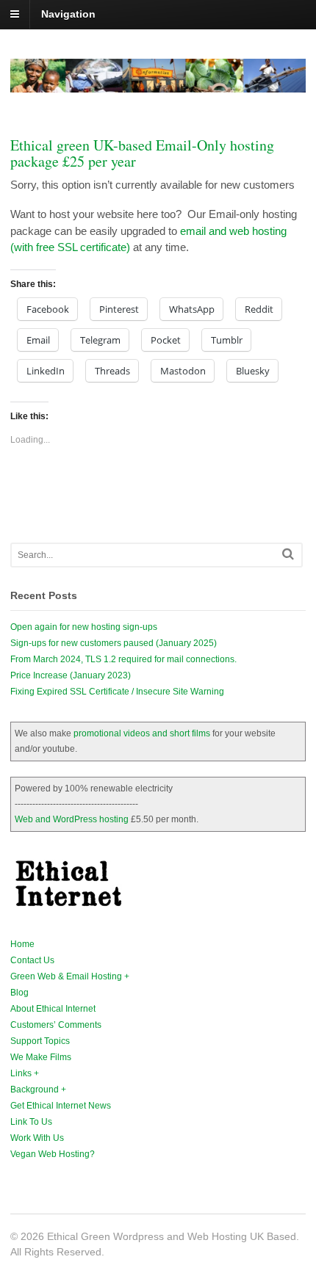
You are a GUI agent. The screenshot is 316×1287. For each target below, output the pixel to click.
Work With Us (37, 1138)
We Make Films (40, 1057)
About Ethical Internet (53, 1009)
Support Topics (40, 1041)
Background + (38, 1089)
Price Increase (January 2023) (70, 675)
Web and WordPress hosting (72, 819)
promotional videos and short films (141, 733)
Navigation (68, 14)
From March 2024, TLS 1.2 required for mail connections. (123, 659)
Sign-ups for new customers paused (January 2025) (113, 643)
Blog (19, 992)
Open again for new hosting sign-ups (83, 627)
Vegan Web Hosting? (52, 1154)
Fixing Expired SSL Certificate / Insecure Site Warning (117, 691)
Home (22, 944)
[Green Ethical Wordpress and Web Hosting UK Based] (158, 84)
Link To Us (31, 1122)
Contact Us (32, 960)
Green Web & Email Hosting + (69, 976)
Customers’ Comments (55, 1025)
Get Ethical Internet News (60, 1106)
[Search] (288, 554)
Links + (24, 1073)
